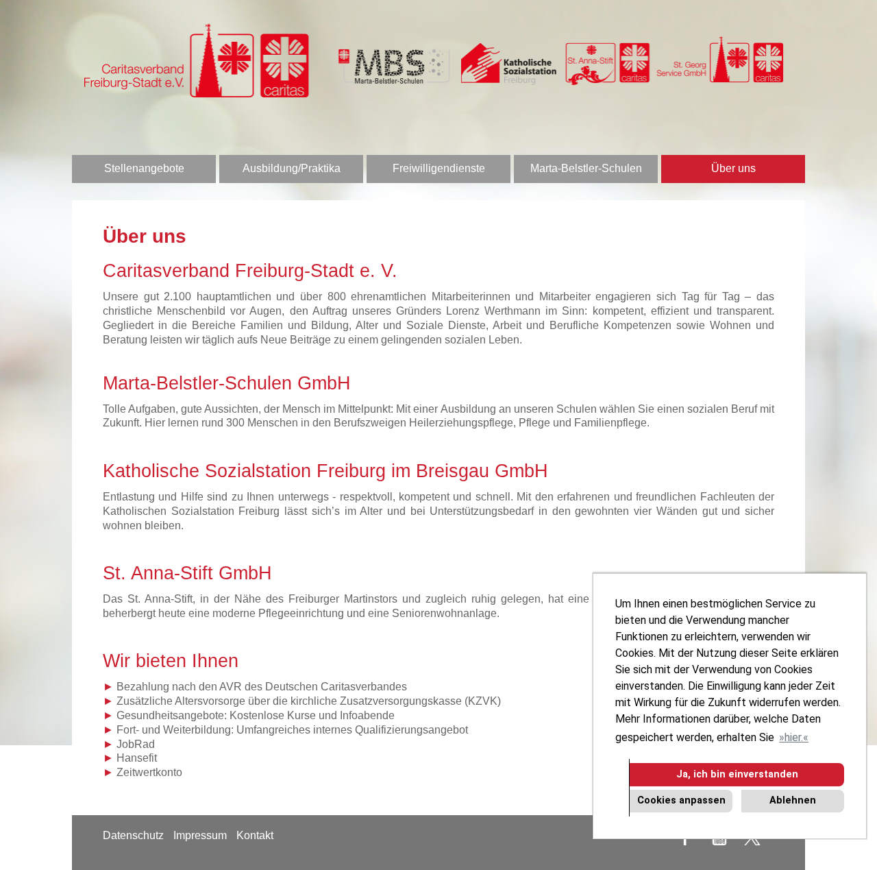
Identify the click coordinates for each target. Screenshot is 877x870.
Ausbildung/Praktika (292, 168)
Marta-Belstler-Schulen (586, 168)
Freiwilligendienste (439, 168)
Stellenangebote (144, 168)
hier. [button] (794, 737)
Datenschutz (133, 835)
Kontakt (254, 835)
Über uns (733, 168)
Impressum (200, 835)
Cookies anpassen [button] (681, 800)
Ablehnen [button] (792, 800)
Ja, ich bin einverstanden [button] (737, 774)
